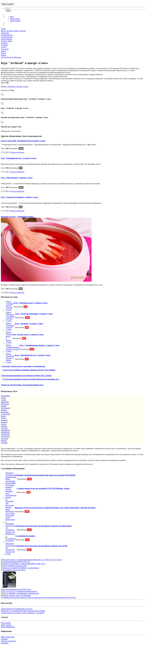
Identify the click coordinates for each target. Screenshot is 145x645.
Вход (12, 17)
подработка (5, 396)
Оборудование (6, 39)
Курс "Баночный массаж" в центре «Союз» (19, 158)
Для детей (5, 49)
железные (5, 412)
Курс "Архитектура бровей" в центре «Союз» (19, 197)
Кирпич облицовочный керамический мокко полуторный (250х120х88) (46, 475)
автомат (4, 443)
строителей (5, 414)
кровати (4, 422)
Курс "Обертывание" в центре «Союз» (17, 178)
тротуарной (5, 408)
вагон (3, 416)
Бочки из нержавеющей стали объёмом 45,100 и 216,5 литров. (26, 376)
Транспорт (5, 33)
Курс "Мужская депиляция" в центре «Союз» (34, 314)
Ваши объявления (8, 627)
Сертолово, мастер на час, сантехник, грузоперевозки (23, 366)
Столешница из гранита (25, 536)
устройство (5, 434)
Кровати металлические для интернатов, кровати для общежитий (44, 526)
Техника (4, 43)
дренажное (5, 436)
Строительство (6, 37)
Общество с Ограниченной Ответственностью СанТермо (23, 611)
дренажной (5, 430)
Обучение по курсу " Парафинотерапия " (18, 217)
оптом (3, 424)
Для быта (4, 45)
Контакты (4, 643)
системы (4, 439)
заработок (5, 402)
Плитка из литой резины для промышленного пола (22, 385)
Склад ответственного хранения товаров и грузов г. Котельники (28, 370)
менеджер (5, 404)
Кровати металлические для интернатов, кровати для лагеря (42, 546)
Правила (4, 639)
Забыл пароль (15, 21)
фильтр (4, 441)
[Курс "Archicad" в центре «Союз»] (15, 86)
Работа (3, 55)
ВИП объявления (7, 637)
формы (4, 406)
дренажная (5, 432)
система (4, 428)
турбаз (3, 418)
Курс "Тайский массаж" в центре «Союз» (31, 303)
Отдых (3, 53)
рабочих (4, 426)
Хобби (3, 51)
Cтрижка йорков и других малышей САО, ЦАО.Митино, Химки (43, 488)
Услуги (3, 47)
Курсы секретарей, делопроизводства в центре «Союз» (23, 141)
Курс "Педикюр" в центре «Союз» (29, 324)
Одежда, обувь (6, 41)
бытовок (4, 420)
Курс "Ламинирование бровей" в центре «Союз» (40, 345)
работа (3, 398)
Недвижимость (7, 35)
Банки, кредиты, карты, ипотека (13, 31)
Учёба (3, 29)
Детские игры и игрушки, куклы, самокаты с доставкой (22, 613)
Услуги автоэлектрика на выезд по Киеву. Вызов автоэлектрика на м (30, 379)
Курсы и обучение (14, 57)
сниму (3, 400)
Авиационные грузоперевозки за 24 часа (17, 609)
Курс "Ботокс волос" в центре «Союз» (28, 334)
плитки (4, 410)
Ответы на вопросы (8, 641)
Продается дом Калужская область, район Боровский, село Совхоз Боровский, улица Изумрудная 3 (55, 508)
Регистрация (15, 19)
